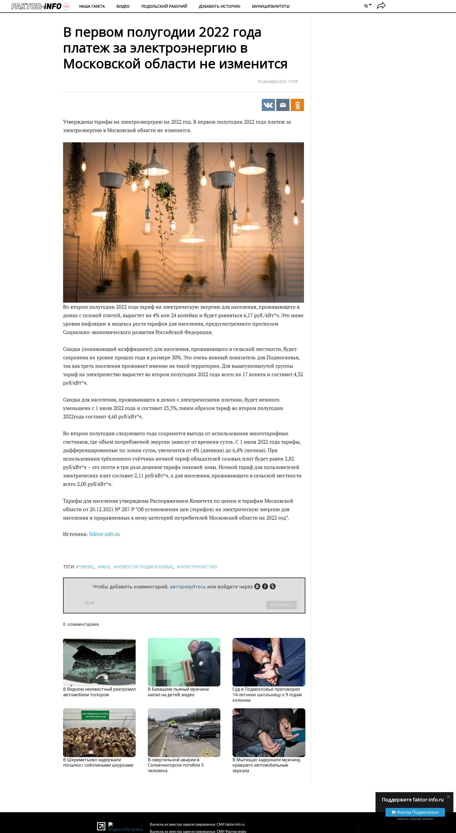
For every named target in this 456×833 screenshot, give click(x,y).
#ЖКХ (104, 567)
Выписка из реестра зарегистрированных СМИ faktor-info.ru (197, 824)
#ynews (85, 567)
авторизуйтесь (188, 586)
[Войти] (381, 6)
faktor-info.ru (104, 534)
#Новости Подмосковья (143, 567)
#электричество (197, 567)
